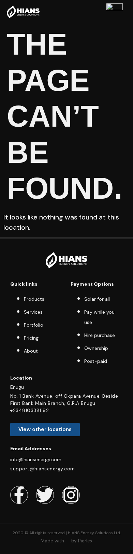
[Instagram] (71, 495)
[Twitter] (45, 495)
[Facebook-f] (19, 495)
